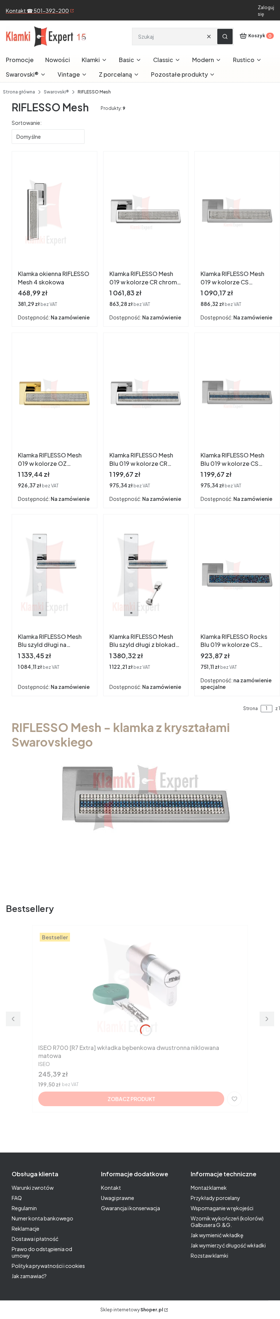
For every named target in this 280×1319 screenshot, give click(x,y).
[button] (225, 36)
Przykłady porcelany (215, 1198)
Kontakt (111, 1187)
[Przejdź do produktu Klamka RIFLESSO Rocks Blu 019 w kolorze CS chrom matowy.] (237, 575)
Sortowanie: (27, 122)
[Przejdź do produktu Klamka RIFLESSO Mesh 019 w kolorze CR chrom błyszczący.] (146, 212)
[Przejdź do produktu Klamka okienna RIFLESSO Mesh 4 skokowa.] (54, 212)
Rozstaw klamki (209, 1255)
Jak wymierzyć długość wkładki (228, 1245)
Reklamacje (25, 1228)
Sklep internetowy (131, 1309)
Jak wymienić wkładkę (217, 1235)
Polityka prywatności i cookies (48, 1265)
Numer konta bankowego (42, 1218)
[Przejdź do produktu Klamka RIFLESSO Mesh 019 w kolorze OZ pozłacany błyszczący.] (54, 393)
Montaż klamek (209, 1187)
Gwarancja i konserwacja (130, 1208)
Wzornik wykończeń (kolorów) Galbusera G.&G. (227, 1221)
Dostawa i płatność (35, 1238)
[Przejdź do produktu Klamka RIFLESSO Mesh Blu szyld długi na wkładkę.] (54, 575)
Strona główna (19, 92)
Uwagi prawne (117, 1198)
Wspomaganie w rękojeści (222, 1208)
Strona (250, 708)
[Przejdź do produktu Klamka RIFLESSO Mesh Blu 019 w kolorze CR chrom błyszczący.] (146, 393)
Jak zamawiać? (29, 1276)
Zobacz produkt (131, 1099)
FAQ (17, 1198)
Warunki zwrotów (33, 1187)
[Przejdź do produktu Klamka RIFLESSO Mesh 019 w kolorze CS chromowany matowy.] (237, 212)
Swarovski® (56, 92)
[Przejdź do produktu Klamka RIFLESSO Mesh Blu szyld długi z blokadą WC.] (146, 575)
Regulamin (24, 1208)
